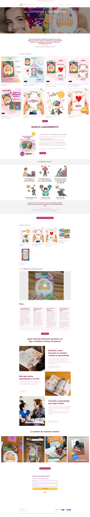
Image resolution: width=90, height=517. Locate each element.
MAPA (22, 513)
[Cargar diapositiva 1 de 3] (42, 34)
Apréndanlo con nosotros (54, 366)
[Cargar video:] (45, 285)
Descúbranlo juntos (53, 421)
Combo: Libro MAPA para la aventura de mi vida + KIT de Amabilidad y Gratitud (56, 84)
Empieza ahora (45, 333)
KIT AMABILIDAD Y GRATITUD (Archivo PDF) (51, 244)
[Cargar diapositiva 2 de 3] (44, 34)
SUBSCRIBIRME (45, 488)
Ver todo (45, 121)
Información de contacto (52, 513)
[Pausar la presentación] (50, 35)
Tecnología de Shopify (26, 513)
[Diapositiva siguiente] (47, 35)
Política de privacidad (33, 513)
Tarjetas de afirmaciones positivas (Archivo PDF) (63, 241)
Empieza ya (23, 391)
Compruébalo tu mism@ (45, 468)
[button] (66, 5)
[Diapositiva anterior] (40, 35)
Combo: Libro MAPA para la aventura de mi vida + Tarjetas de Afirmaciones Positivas (10, 116)
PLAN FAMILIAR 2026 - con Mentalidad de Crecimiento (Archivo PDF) (38, 244)
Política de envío (46, 513)
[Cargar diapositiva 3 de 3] (45, 34)
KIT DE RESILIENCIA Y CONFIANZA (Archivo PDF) (24, 244)
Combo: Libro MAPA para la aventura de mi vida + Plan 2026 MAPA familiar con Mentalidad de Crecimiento (78, 84)
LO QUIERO (43, 153)
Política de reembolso (40, 513)
